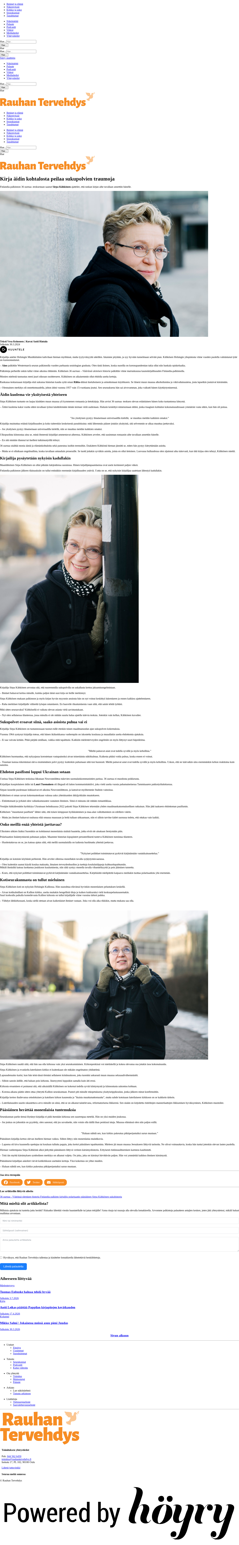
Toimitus (17, 1376)
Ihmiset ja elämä (15, 4)
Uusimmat (18, 1350)
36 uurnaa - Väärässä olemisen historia (20, 1196)
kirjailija (64, 1196)
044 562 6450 (14, 1456)
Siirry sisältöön (7, 58)
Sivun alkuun (119, 1335)
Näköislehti (12, 21)
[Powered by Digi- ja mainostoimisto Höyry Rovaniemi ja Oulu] (119, 1543)
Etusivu (17, 1347)
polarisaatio (74, 1196)
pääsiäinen (86, 1196)
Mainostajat (19, 1379)
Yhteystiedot (13, 35)
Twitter (36, 1182)
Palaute (10, 24)
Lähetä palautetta (13, 1266)
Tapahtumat (13, 15)
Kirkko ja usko (14, 9)
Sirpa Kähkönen (101, 1196)
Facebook (15, 1182)
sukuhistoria (116, 1196)
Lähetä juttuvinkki (11, 1467)
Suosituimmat (20, 1353)
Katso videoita (20, 1367)
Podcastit (11, 27)
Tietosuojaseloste (21, 1402)
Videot (10, 30)
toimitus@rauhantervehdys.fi (16, 1459)
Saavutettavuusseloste (24, 1405)
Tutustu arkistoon (22, 1393)
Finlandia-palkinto (50, 1196)
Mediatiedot (13, 33)
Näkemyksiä (13, 7)
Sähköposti (58, 1182)
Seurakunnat (13, 12)
